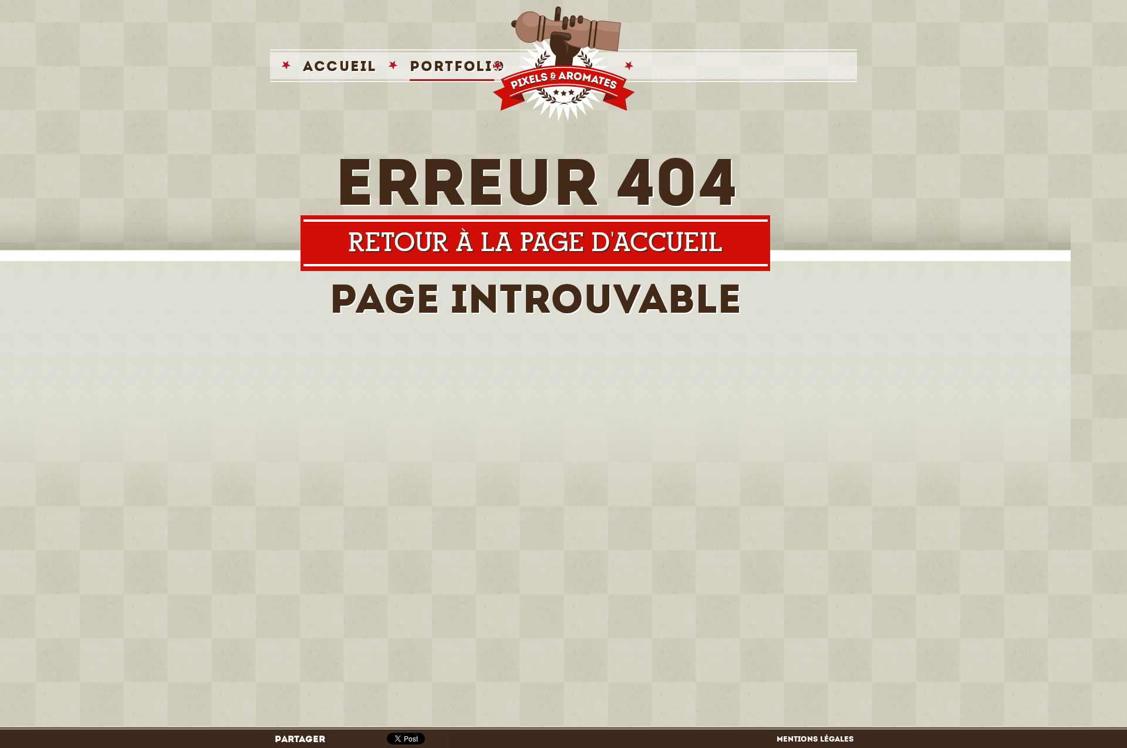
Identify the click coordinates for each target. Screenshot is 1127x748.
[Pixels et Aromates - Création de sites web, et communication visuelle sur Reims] (563, 63)
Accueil (340, 66)
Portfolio (457, 66)
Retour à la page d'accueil (535, 243)
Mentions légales (815, 739)
